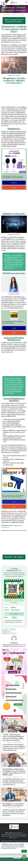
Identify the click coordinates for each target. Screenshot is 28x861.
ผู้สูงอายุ (15, 742)
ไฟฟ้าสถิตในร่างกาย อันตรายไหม (9, 633)
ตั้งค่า (15, 848)
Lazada (14, 328)
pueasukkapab (5, 629)
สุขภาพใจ (7, 841)
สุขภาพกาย (12, 841)
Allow (24, 851)
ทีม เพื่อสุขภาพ (14, 14)
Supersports (14, 182)
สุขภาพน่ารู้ (22, 14)
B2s (14, 501)
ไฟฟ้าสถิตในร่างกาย (6, 631)
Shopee (14, 187)
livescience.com (5, 527)
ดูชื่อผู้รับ (14, 617)
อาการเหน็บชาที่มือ (21, 109)
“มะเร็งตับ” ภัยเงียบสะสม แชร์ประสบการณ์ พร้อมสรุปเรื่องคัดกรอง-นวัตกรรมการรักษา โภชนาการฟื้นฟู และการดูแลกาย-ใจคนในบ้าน (13, 737)
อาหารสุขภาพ (18, 841)
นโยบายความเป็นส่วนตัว (6, 847)
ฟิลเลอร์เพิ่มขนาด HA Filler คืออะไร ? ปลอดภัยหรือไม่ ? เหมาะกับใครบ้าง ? (13, 805)
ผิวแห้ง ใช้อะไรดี (16, 421)
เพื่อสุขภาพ (13, 629)
